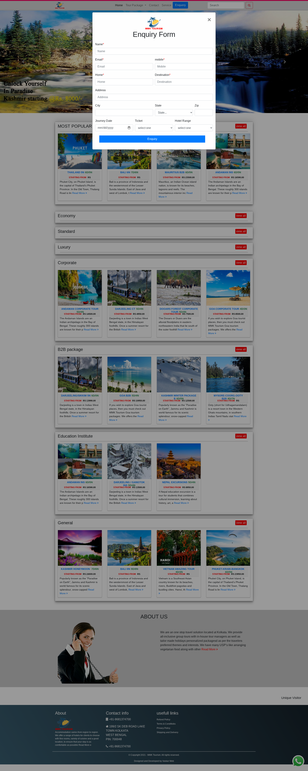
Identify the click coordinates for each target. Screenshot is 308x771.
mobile (159, 59)
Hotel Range (183, 120)
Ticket (138, 120)
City (97, 105)
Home (99, 74)
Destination (162, 74)
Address (100, 90)
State (158, 105)
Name (99, 44)
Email (98, 59)
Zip (197, 105)
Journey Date (103, 120)
